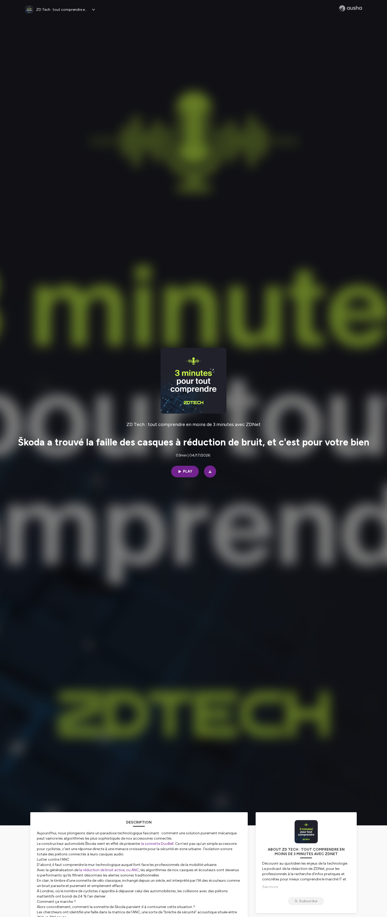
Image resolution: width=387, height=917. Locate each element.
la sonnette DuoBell (157, 843)
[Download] (210, 471)
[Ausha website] (350, 8)
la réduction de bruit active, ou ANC (109, 870)
